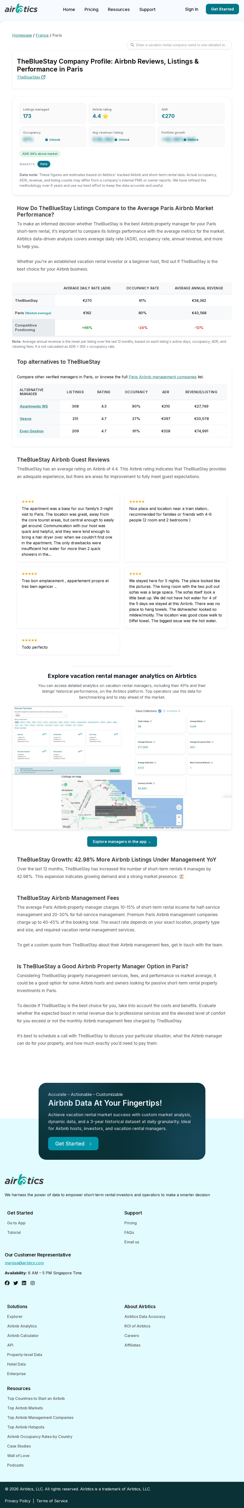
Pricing (91, 9)
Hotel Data (16, 1364)
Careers (131, 1335)
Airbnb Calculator (23, 1335)
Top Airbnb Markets (25, 1408)
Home (69, 9)
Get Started (222, 9)
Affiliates (132, 1345)
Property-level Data (24, 1354)
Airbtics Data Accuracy (144, 1316)
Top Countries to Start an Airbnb (36, 1398)
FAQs (129, 1232)
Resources (119, 9)
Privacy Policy (17, 1500)
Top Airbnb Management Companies (40, 1417)
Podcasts (15, 1465)
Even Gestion (32, 431)
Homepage (22, 35)
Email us (131, 1242)
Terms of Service (52, 1500)
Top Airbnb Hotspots (25, 1427)
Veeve (25, 418)
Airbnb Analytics (22, 1326)
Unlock (54, 139)
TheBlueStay (29, 77)
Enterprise (16, 1373)
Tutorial (14, 1232)
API (10, 1345)
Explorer (15, 1316)
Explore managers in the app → (122, 841)
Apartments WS (34, 406)
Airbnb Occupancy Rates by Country (39, 1436)
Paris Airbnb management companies (163, 376)
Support (147, 9)
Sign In (191, 9)
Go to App (16, 1223)
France (42, 35)
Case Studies (19, 1446)
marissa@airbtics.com (24, 1263)
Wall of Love (18, 1455)
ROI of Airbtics (137, 1326)
